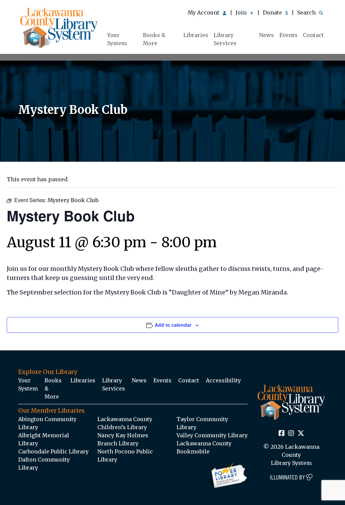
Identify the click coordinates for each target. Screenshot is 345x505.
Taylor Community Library (202, 423)
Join (242, 12)
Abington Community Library (47, 423)
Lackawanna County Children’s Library (124, 423)
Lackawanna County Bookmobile (204, 447)
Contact (313, 35)
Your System (117, 39)
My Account (204, 12)
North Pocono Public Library (125, 455)
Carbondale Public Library (53, 451)
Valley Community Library (212, 435)
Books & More (154, 39)
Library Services (225, 39)
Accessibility (223, 380)
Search (307, 12)
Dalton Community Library (44, 463)
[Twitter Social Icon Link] (300, 434)
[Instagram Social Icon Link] (291, 434)
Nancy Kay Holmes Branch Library (122, 439)
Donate (273, 12)
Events (288, 35)
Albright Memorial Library (43, 439)
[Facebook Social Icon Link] (282, 434)
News (266, 35)
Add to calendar (173, 324)
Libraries (195, 35)
